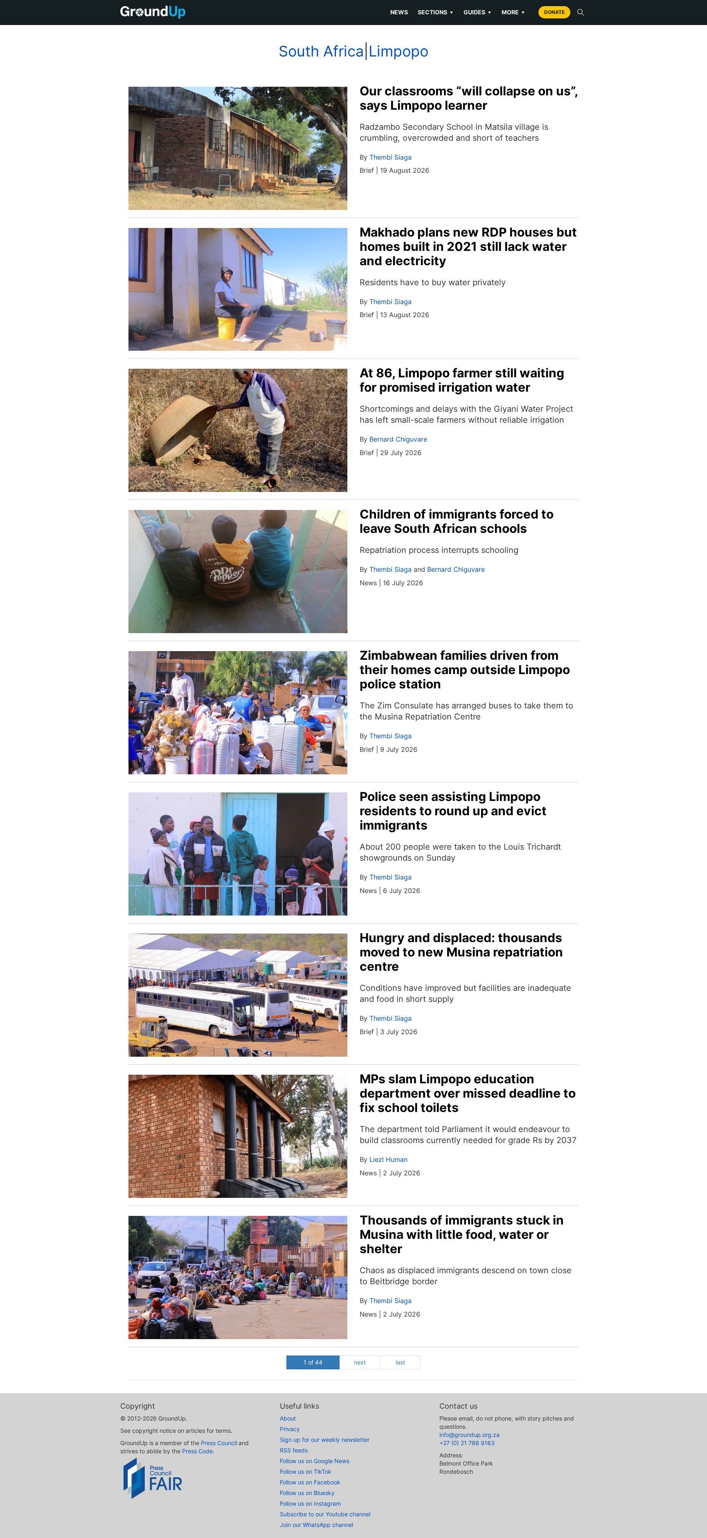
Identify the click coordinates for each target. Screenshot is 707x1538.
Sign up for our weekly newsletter (324, 1439)
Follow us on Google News (314, 1460)
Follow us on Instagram (310, 1503)
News (399, 12)
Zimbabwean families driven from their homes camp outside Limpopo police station (465, 669)
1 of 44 (313, 1362)
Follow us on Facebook (310, 1482)
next (360, 1362)
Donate (554, 12)
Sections (436, 12)
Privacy (290, 1428)
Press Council (219, 1442)
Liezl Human (388, 1159)
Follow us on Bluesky (307, 1492)
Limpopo (398, 51)
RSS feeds (294, 1450)
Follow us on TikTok (305, 1471)
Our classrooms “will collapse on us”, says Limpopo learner (469, 98)
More (513, 12)
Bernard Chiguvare (398, 439)
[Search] (580, 12)
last (400, 1362)
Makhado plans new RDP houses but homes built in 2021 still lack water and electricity (468, 246)
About (288, 1418)
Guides (478, 12)
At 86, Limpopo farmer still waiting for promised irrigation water (462, 380)
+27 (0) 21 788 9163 (467, 1442)
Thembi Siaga (390, 157)
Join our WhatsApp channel (316, 1524)
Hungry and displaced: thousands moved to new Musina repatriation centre (461, 952)
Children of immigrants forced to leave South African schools (457, 521)
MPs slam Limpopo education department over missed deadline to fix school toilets (468, 1093)
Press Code (197, 1451)
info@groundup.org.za (469, 1434)
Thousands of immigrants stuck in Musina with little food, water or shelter (462, 1234)
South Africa (321, 51)
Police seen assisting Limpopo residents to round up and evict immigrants (453, 810)
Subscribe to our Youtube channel (325, 1514)
